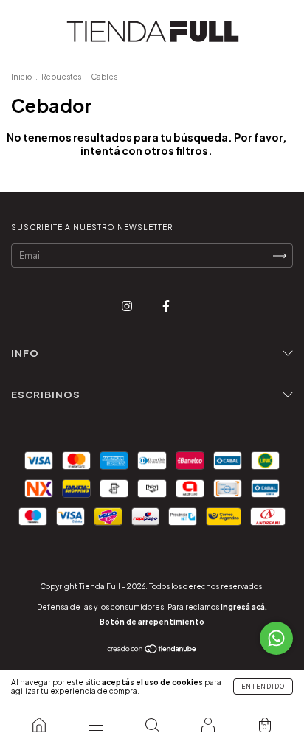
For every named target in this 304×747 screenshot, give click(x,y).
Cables (104, 76)
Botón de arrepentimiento (152, 621)
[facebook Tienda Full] (166, 305)
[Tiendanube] (152, 650)
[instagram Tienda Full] (128, 305)
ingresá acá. (244, 606)
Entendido (263, 686)
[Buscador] (152, 725)
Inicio (21, 76)
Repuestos (61, 76)
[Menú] (95, 725)
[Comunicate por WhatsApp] (276, 638)
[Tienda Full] (39, 725)
